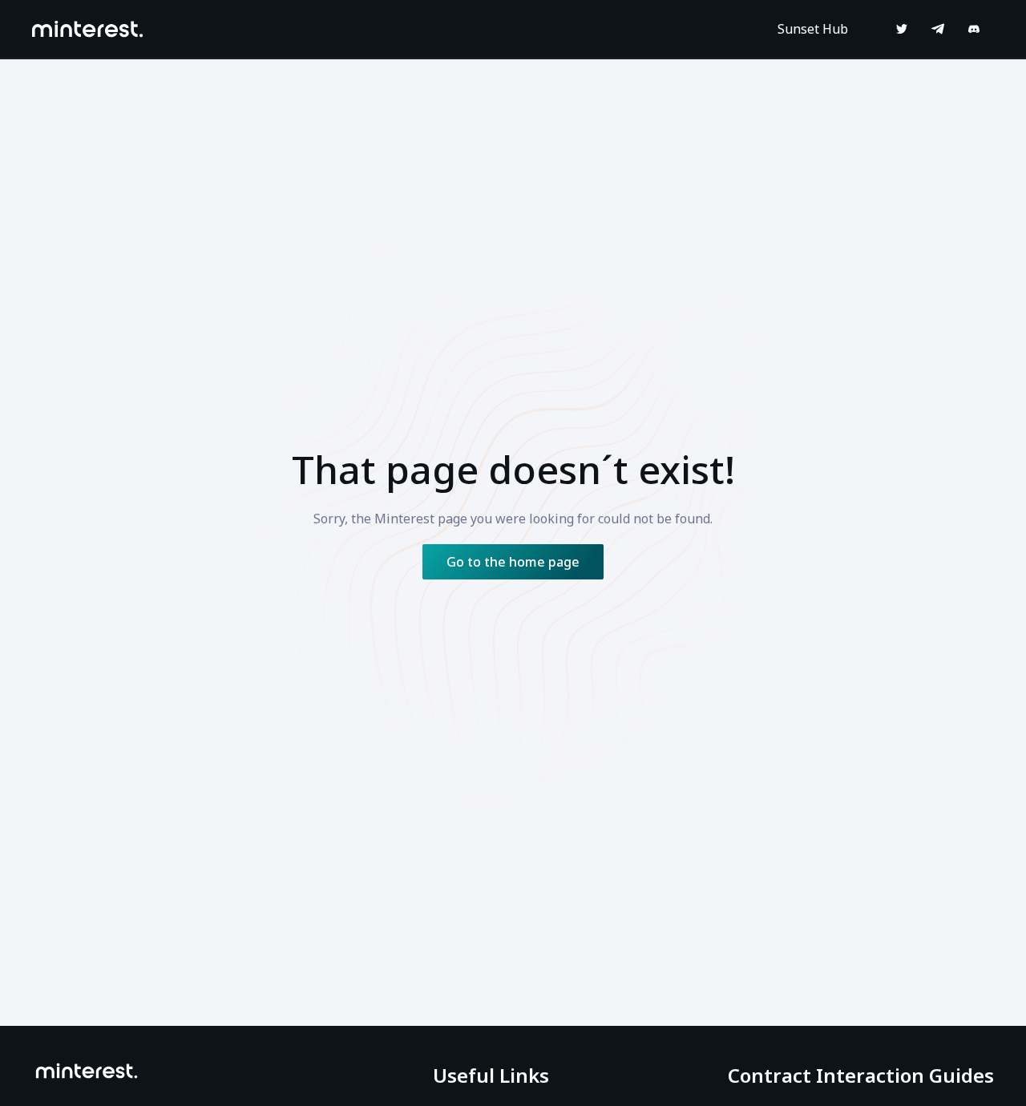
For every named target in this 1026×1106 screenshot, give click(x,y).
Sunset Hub (813, 29)
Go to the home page (513, 562)
